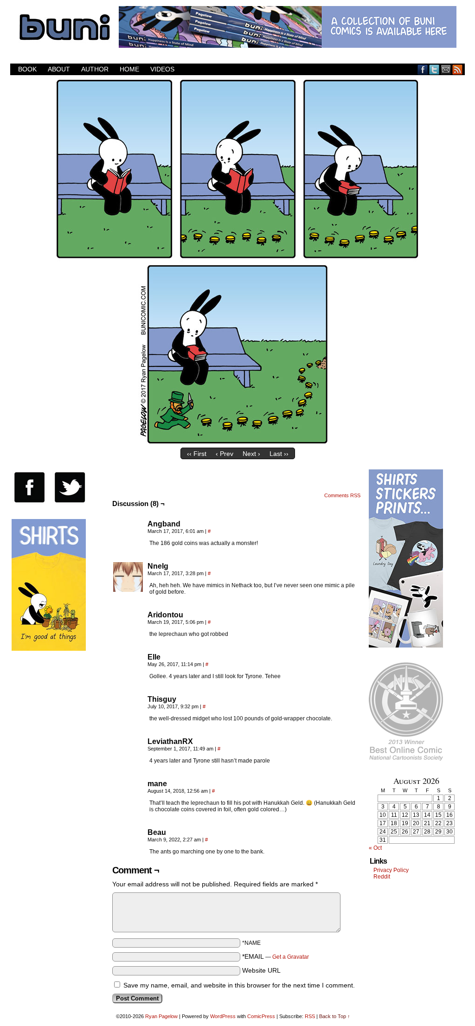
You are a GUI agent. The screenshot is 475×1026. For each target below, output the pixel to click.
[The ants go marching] (237, 441)
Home (129, 69)
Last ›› (279, 453)
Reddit (381, 876)
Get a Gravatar (290, 957)
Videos (162, 69)
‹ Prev (224, 453)
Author (95, 69)
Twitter (434, 69)
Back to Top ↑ (334, 1016)
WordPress (223, 1016)
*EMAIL (275, 956)
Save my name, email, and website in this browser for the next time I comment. (239, 985)
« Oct (375, 848)
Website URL (261, 970)
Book (27, 69)
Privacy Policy (391, 870)
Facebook (423, 69)
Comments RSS (342, 495)
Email (446, 69)
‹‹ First (196, 453)
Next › (251, 453)
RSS (457, 69)
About (59, 69)
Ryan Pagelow (161, 1016)
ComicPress (261, 1016)
